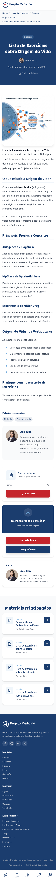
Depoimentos (8, 837)
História (6, 778)
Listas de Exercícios (20, 13)
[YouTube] (18, 743)
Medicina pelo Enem (11, 825)
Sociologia (7, 808)
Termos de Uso (16, 865)
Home (5, 13)
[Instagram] (11, 743)
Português (7, 799)
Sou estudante (28, 540)
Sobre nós (6, 842)
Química (6, 804)
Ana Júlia (26, 431)
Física (4, 770)
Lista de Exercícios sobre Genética (26, 647)
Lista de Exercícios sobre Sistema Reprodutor (26, 695)
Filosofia (6, 766)
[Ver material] (47, 620)
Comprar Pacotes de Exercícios (16, 829)
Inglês (5, 791)
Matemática (7, 795)
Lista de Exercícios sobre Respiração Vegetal (26, 672)
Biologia (35, 13)
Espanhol (6, 762)
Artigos (5, 833)
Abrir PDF (30, 493)
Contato (6, 846)
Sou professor (28, 549)
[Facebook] (5, 743)
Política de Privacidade (36, 865)
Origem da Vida (9, 17)
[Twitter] (24, 743)
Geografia (6, 774)
